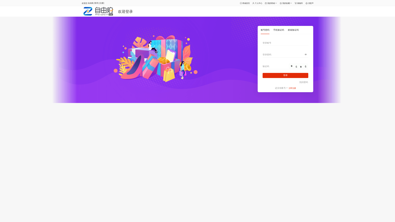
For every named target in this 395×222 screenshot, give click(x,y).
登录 (96, 3)
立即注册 (292, 88)
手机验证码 (278, 30)
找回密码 (303, 82)
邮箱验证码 (293, 30)
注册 (102, 3)
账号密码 (265, 30)
